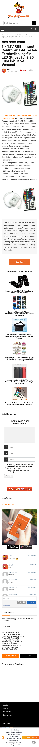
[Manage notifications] (34, 742)
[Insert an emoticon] (19, 602)
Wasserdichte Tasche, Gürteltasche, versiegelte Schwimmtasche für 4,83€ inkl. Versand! (19, 336)
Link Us (5, 705)
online (8, 504)
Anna (9, 69)
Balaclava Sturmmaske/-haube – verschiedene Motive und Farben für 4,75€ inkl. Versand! (19, 313)
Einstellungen (6, 605)
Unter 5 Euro (21, 42)
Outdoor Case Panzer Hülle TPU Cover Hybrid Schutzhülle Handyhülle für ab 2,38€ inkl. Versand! (19, 381)
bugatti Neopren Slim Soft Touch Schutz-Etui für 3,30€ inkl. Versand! (19, 292)
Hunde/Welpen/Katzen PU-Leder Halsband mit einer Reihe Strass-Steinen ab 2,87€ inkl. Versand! (19, 359)
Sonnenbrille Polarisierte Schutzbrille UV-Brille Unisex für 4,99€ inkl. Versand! (19, 403)
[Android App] (26, 545)
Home (3, 35)
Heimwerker (12, 42)
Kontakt (5, 708)
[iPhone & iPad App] (13, 545)
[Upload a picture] (24, 602)
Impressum (7, 711)
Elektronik (9, 35)
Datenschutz (7, 715)
